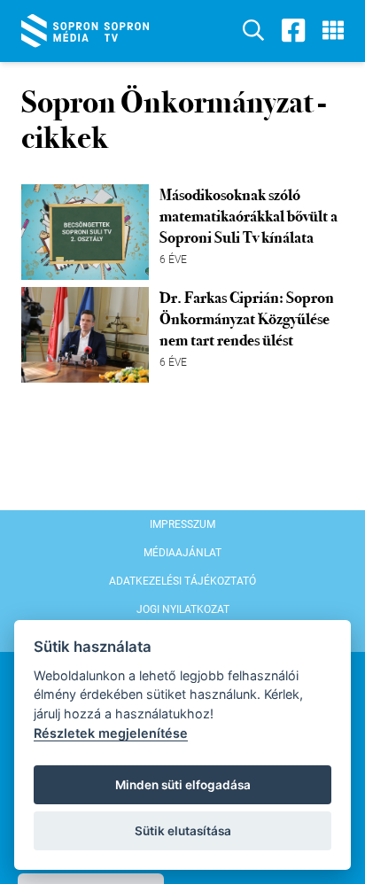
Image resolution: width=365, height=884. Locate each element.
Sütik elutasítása (183, 831)
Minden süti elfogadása (183, 785)
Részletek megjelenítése (111, 733)
